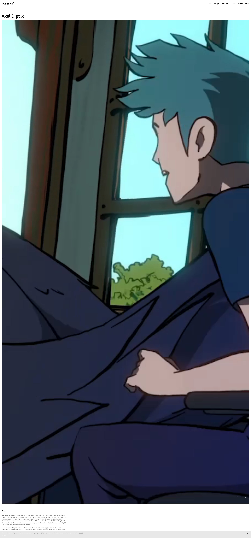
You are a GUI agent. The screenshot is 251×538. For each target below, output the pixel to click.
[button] (241, 497)
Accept (4, 535)
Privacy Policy (81, 533)
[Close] (247, 533)
